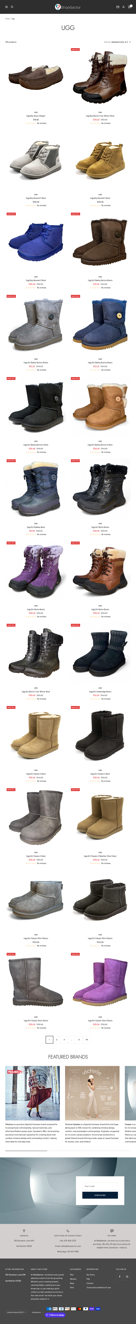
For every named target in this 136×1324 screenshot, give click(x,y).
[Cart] (129, 7)
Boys (72, 1283)
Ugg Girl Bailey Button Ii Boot (35, 445)
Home (7, 19)
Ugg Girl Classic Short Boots (36, 1020)
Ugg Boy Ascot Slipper (35, 116)
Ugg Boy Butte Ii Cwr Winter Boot (100, 116)
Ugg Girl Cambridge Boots (100, 691)
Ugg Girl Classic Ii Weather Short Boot (100, 856)
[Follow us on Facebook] (119, 1276)
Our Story (90, 1274)
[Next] (86, 1039)
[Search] (12, 7)
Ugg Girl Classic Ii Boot (36, 774)
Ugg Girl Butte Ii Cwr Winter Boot (36, 691)
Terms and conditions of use (98, 1287)
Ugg (36, 112)
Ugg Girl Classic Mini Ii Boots (36, 938)
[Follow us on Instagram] (127, 1276)
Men (72, 1274)
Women (73, 1279)
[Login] (123, 7)
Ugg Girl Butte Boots (100, 527)
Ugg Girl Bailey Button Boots (100, 280)
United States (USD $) (15, 1312)
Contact (90, 1283)
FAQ (88, 1279)
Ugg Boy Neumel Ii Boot (36, 198)
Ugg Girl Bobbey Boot (36, 527)
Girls (72, 1287)
